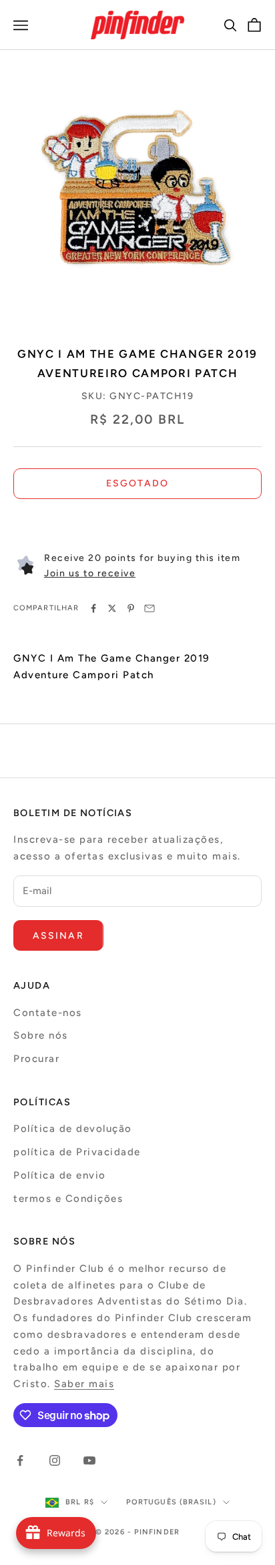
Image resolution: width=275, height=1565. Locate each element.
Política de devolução (72, 1129)
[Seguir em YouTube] (89, 1460)
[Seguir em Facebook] (20, 1460)
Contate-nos (47, 1013)
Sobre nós (40, 1035)
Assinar (58, 935)
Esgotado (137, 483)
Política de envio (59, 1175)
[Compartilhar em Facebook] (93, 608)
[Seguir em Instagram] (54, 1460)
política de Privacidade (77, 1152)
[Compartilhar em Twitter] (112, 608)
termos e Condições (68, 1199)
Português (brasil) (171, 1502)
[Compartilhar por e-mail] (149, 608)
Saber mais (84, 1384)
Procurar (36, 1059)
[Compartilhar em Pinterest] (130, 608)
